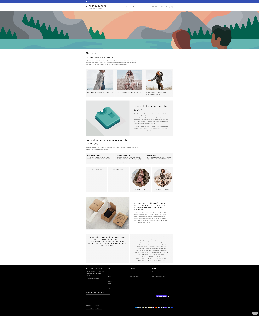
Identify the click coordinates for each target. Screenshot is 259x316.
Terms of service (115, 312)
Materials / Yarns (155, 274)
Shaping (109, 283)
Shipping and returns (134, 276)
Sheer (109, 288)
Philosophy (154, 271)
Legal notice (137, 312)
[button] (121, 6)
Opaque (109, 276)
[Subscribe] (108, 296)
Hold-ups (110, 271)
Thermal (109, 286)
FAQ (130, 274)
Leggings (110, 281)
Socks (109, 274)
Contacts (132, 271)
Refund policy (102, 312)
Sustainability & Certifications (158, 276)
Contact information (129, 312)
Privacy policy (108, 312)
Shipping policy (122, 312)
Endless (89, 312)
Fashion (109, 278)
